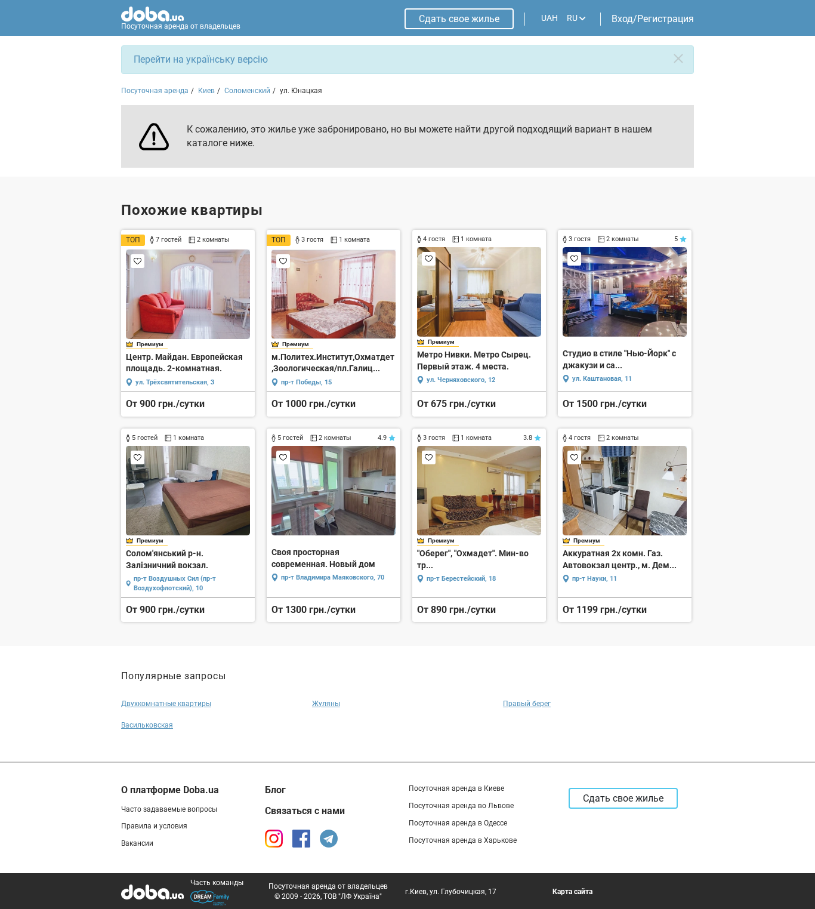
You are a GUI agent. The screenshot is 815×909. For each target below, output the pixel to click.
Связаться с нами (305, 810)
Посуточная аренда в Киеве (456, 788)
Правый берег (527, 704)
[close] (678, 58)
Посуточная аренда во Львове (461, 806)
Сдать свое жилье (459, 18)
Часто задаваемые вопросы (169, 809)
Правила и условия (154, 826)
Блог (275, 790)
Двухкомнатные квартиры (166, 704)
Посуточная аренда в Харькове (463, 840)
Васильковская (147, 725)
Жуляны (326, 704)
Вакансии (137, 843)
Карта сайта (572, 892)
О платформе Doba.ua (170, 790)
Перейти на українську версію (201, 59)
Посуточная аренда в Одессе (458, 823)
